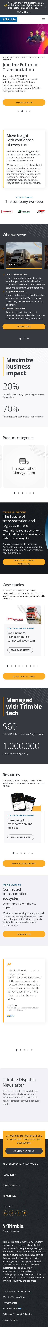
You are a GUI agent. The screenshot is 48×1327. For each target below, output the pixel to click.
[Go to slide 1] (18, 111)
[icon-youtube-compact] (24, 1213)
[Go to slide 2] (22, 111)
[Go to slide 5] (29, 493)
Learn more (24, 326)
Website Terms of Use (14, 1297)
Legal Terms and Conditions (17, 1291)
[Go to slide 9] (37, 666)
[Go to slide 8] (34, 666)
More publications (24, 863)
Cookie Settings (10, 1319)
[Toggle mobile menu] (43, 19)
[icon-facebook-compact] (18, 1213)
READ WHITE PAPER (21, 837)
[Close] (46, 7)
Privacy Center (10, 1302)
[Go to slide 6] (33, 493)
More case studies (24, 676)
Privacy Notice (10, 1308)
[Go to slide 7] (30, 666)
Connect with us (24, 1151)
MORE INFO (23, 12)
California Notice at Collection (17, 1314)
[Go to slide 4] (29, 111)
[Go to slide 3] (26, 111)
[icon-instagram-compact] (11, 1213)
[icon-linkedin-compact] (5, 1213)
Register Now (24, 102)
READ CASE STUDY (20, 650)
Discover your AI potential (24, 562)
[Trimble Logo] (8, 19)
